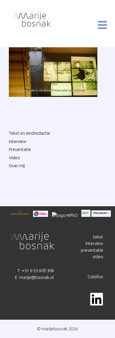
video (98, 256)
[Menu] (97, 25)
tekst (98, 236)
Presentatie (20, 149)
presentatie (92, 250)
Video (14, 157)
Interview (18, 141)
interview (94, 243)
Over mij (17, 165)
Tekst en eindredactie (29, 133)
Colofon (95, 276)
